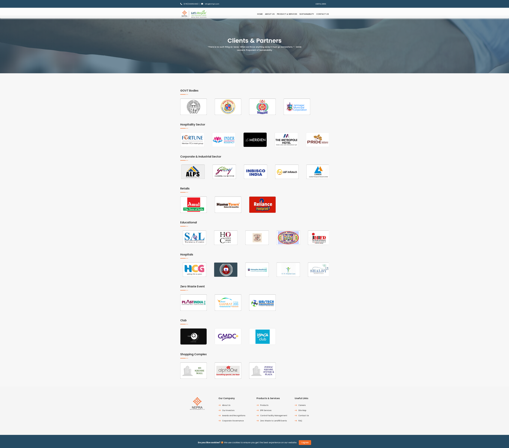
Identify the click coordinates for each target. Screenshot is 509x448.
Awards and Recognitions (233, 415)
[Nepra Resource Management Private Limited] (194, 13)
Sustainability (306, 14)
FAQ (300, 420)
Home (260, 14)
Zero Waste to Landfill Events (273, 420)
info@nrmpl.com (212, 4)
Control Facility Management (273, 415)
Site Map (302, 410)
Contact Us (322, 14)
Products (264, 405)
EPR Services (265, 410)
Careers (302, 405)
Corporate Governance (233, 420)
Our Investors (228, 410)
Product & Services (287, 14)
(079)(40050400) (190, 4)
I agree (305, 442)
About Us (270, 14)
